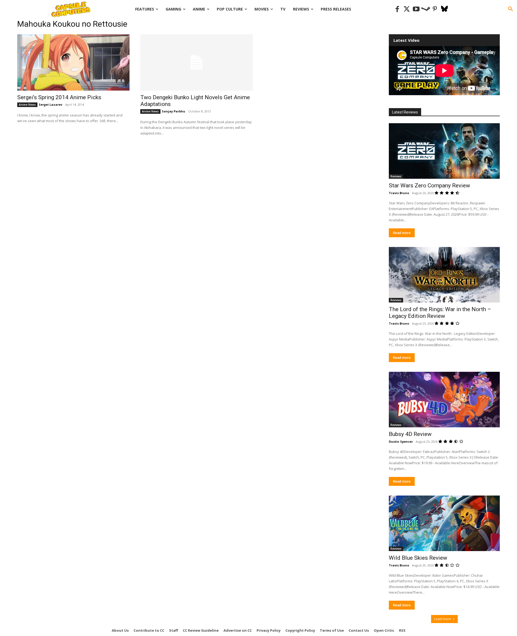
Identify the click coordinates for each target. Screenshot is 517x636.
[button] (510, 9)
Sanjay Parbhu (173, 111)
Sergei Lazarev (50, 104)
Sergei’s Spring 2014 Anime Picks (59, 97)
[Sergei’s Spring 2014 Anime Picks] (73, 62)
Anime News (27, 104)
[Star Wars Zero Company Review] (444, 151)
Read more (402, 233)
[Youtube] (416, 9)
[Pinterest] (435, 9)
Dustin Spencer (401, 441)
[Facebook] (397, 9)
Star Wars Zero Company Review (429, 185)
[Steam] (425, 9)
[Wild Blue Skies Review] (444, 523)
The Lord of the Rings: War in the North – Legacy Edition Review (440, 312)
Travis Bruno (399, 193)
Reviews (395, 176)
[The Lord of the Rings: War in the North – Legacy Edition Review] (444, 274)
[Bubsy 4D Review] (444, 399)
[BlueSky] (444, 9)
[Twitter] (406, 9)
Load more (442, 619)
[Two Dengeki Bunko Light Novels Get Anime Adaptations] (196, 62)
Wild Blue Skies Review (418, 558)
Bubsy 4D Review (410, 434)
